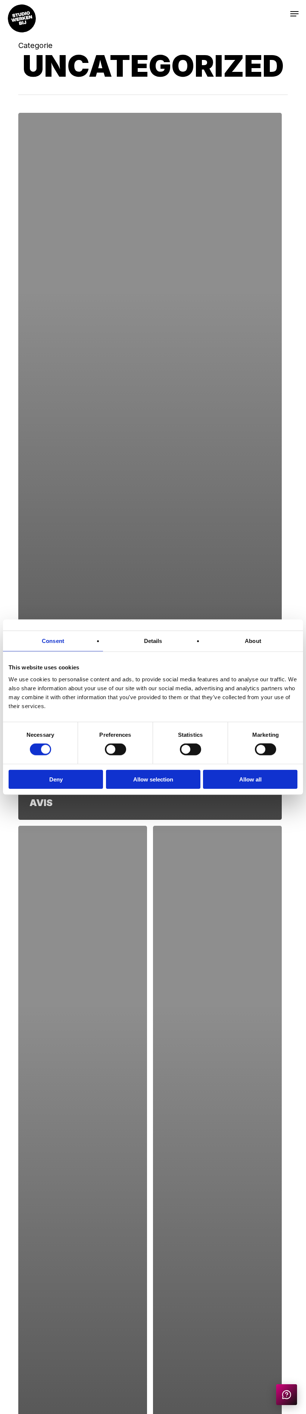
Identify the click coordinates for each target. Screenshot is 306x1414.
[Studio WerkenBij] (286, 1394)
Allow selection (153, 779)
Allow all (250, 779)
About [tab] (253, 641)
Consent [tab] (53, 641)
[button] (282, 13)
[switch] (115, 749)
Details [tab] (153, 641)
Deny (56, 779)
